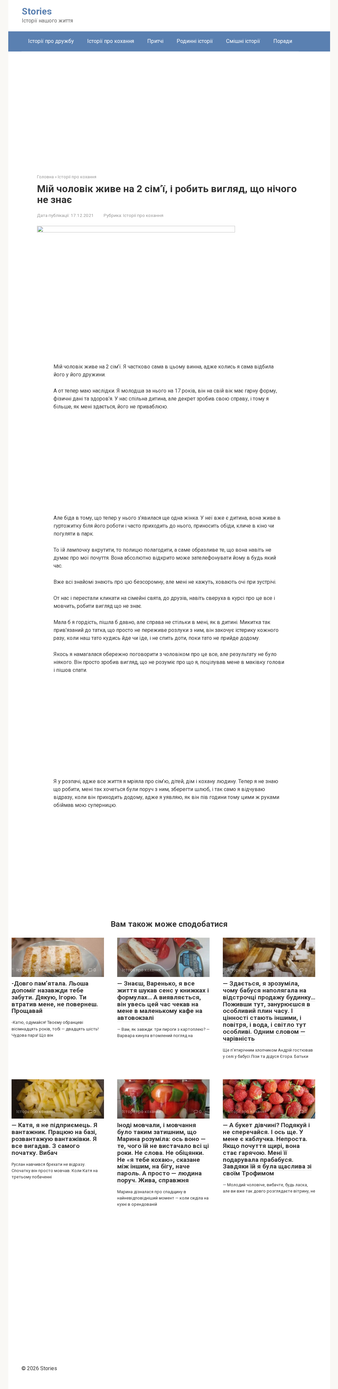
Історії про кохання (110, 41)
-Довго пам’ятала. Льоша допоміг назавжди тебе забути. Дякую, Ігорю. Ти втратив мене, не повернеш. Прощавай (55, 997)
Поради (282, 41)
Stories (37, 11)
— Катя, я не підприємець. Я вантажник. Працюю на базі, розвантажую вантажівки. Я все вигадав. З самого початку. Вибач (54, 1139)
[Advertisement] (169, 107)
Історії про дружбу (51, 41)
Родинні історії (195, 41)
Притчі (155, 41)
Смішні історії (243, 41)
